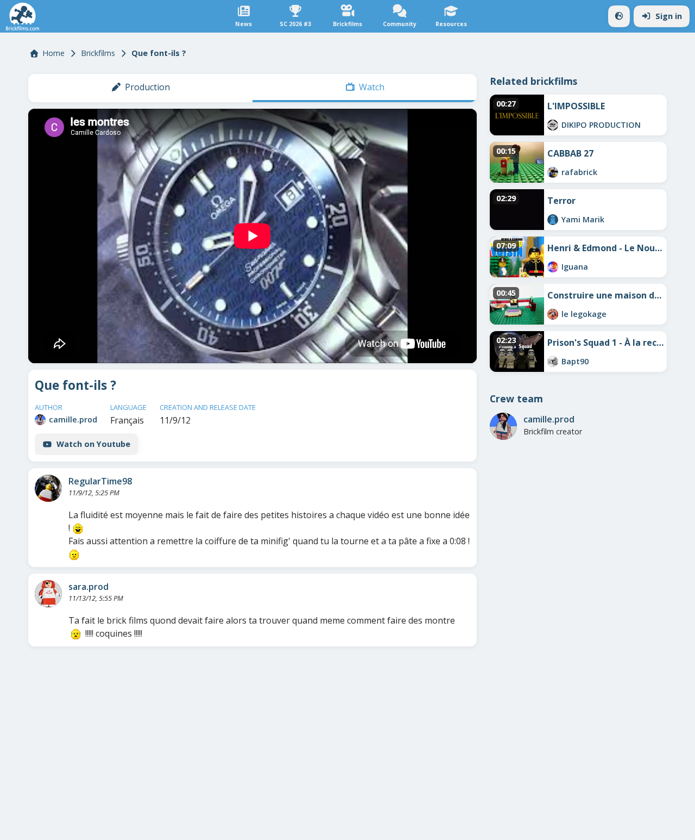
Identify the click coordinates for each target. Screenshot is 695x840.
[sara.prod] (48, 593)
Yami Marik (582, 219)
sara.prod (88, 587)
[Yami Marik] (552, 219)
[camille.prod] (40, 419)
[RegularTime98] (48, 488)
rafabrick (579, 172)
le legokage (583, 314)
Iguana (574, 267)
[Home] (22, 16)
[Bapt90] (552, 361)
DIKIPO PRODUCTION (601, 125)
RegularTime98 (100, 481)
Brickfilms (98, 53)
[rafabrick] (552, 172)
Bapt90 (575, 361)
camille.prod (73, 419)
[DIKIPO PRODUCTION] (552, 125)
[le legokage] (552, 314)
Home (53, 53)
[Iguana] (552, 267)
